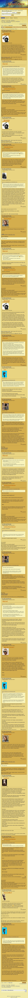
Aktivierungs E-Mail (5, 11)
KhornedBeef (8, 893)
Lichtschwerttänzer (10, 89)
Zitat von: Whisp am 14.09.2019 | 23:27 (8, 412)
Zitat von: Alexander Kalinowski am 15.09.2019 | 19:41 (10, 66)
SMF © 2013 (13, 996)
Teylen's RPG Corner (4, 593)
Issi (5, 369)
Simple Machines (18, 996)
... (7, 25)
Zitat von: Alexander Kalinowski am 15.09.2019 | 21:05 (10, 150)
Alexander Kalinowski (6, 34)
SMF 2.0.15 (9, 996)
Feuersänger (7, 218)
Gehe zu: (25, 989)
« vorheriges (21, 983)
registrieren (16, 10)
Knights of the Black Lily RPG (5, 57)
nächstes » (25, 983)
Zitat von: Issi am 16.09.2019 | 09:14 (8, 458)
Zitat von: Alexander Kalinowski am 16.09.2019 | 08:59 (10, 340)
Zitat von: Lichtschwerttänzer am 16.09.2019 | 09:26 (10, 565)
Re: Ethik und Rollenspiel (6, 30)
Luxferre (6, 778)
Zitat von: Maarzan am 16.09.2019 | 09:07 (8, 380)
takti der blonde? (9, 647)
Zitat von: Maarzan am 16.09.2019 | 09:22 (8, 530)
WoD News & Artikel (4, 448)
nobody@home (8, 147)
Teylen (6, 402)
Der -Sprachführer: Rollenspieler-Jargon (8, 234)
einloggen (10, 10)
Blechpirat (17, 21)
